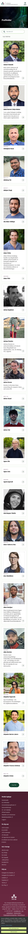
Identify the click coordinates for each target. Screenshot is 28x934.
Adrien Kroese (8, 382)
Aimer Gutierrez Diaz (10, 544)
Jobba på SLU (5, 860)
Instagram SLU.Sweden (7, 873)
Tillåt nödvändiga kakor (14, 928)
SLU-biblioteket (5, 802)
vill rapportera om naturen (8, 837)
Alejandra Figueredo (9, 697)
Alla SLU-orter (5, 850)
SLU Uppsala (5, 857)
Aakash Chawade (8, 65)
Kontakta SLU (5, 862)
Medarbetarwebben (6, 817)
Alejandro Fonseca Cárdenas (12, 765)
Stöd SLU (4, 864)
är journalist (5, 830)
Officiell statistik (6, 812)
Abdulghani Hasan (9, 149)
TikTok (3, 882)
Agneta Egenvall (8, 482)
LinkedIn (4, 877)
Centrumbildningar (6, 807)
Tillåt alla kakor (13, 931)
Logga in (4, 819)
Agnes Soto (7, 471)
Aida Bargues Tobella (10, 513)
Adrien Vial (7, 430)
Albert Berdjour (8, 607)
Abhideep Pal (7, 180)
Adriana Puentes (8, 341)
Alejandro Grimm (8, 776)
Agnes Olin (7, 461)
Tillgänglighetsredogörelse (10, 915)
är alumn (4, 842)
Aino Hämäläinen (8, 576)
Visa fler (14, 785)
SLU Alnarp (4, 852)
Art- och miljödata (6, 810)
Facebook (4, 880)
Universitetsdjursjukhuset (8, 805)
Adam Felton (7, 253)
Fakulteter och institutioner (8, 814)
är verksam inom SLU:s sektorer (9, 839)
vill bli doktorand (6, 832)
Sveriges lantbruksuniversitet (12, 4)
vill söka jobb (5, 835)
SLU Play (4, 885)
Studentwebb (5, 800)
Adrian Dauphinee (9, 310)
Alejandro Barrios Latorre (11, 734)
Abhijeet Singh (8, 190)
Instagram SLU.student (7, 875)
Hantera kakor (17, 913)
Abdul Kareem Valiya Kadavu (12, 109)
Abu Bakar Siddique (9, 221)
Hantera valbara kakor (6, 925)
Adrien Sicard (7, 398)
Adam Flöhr (7, 278)
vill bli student (5, 827)
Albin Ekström (8, 652)
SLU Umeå (4, 855)
